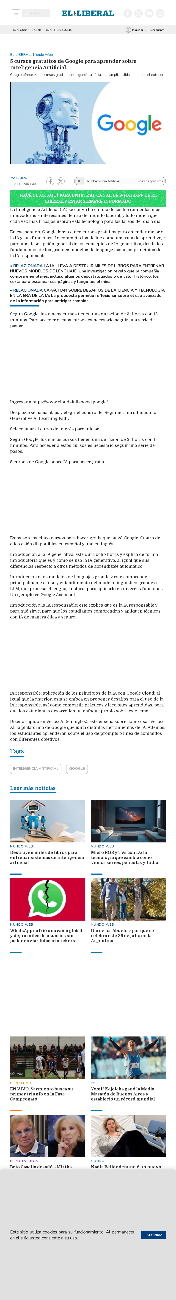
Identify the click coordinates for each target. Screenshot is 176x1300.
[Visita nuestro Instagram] (160, 13)
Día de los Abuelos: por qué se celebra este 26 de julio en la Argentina (122, 935)
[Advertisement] (113, 365)
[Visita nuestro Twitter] (138, 13)
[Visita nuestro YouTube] (149, 13)
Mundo (98, 1161)
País (95, 1083)
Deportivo (20, 1083)
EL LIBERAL (20, 54)
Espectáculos (24, 1161)
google (77, 768)
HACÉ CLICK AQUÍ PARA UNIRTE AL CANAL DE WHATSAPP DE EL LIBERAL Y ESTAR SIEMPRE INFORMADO (88, 198)
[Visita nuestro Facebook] (128, 13)
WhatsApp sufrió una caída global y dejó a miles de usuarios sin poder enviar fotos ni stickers (46, 935)
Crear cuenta (156, 30)
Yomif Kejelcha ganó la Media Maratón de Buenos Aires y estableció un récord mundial (123, 1094)
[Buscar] (26, 13)
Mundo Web (21, 846)
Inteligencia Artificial (35, 768)
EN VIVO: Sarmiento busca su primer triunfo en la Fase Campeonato (41, 1094)
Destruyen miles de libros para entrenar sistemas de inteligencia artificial (47, 857)
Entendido (153, 1235)
